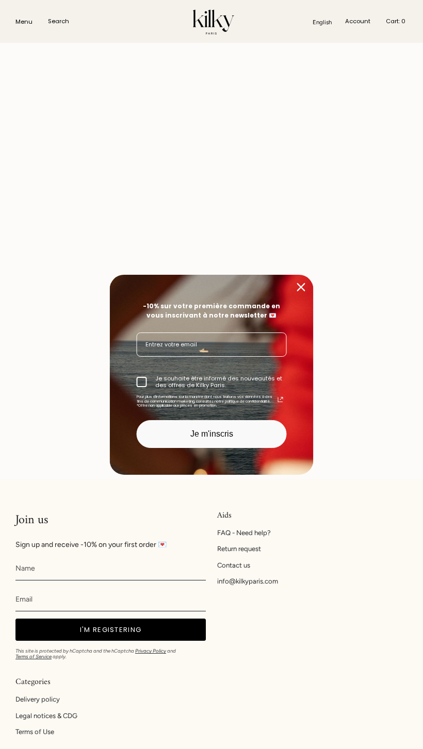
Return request (239, 549)
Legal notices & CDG (46, 716)
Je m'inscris (211, 433)
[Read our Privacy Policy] (280, 399)
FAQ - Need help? (244, 533)
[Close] (301, 286)
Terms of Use (34, 732)
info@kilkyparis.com (247, 581)
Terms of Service (33, 656)
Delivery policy (37, 699)
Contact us (233, 565)
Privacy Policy (150, 651)
